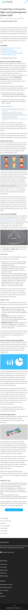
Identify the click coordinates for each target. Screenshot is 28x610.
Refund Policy (3, 573)
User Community (4, 590)
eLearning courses (13, 190)
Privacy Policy (3, 567)
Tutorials (2, 531)
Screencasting (3, 526)
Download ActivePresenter (14, 510)
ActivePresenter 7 (20, 18)
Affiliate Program (4, 576)
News (1, 523)
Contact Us (2, 596)
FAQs (1, 593)
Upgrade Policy (3, 570)
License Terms (3, 564)
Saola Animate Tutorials (6, 587)
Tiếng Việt (2, 528)
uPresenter (3, 533)
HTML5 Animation (4, 521)
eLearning (2, 518)
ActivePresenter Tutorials (6, 584)
